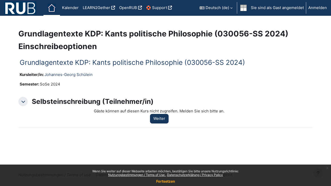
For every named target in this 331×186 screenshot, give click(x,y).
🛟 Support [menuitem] (156, 7)
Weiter (159, 118)
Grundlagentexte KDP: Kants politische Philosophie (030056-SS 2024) (132, 62)
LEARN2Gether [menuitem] (96, 7)
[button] (216, 8)
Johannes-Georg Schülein (68, 74)
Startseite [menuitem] (51, 8)
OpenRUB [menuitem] (128, 7)
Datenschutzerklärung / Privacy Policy (195, 175)
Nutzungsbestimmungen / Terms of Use (137, 175)
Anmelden (317, 7)
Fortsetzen (165, 181)
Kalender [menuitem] (70, 7)
